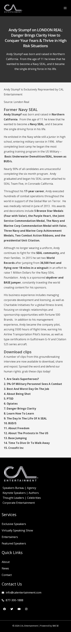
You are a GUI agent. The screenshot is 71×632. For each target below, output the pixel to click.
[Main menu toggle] (65, 8)
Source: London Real (16, 102)
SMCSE (55, 625)
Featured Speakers (14, 543)
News (5, 568)
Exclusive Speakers (14, 524)
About (6, 562)
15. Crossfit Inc (14, 448)
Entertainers (10, 537)
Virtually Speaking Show (17, 530)
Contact (7, 575)
